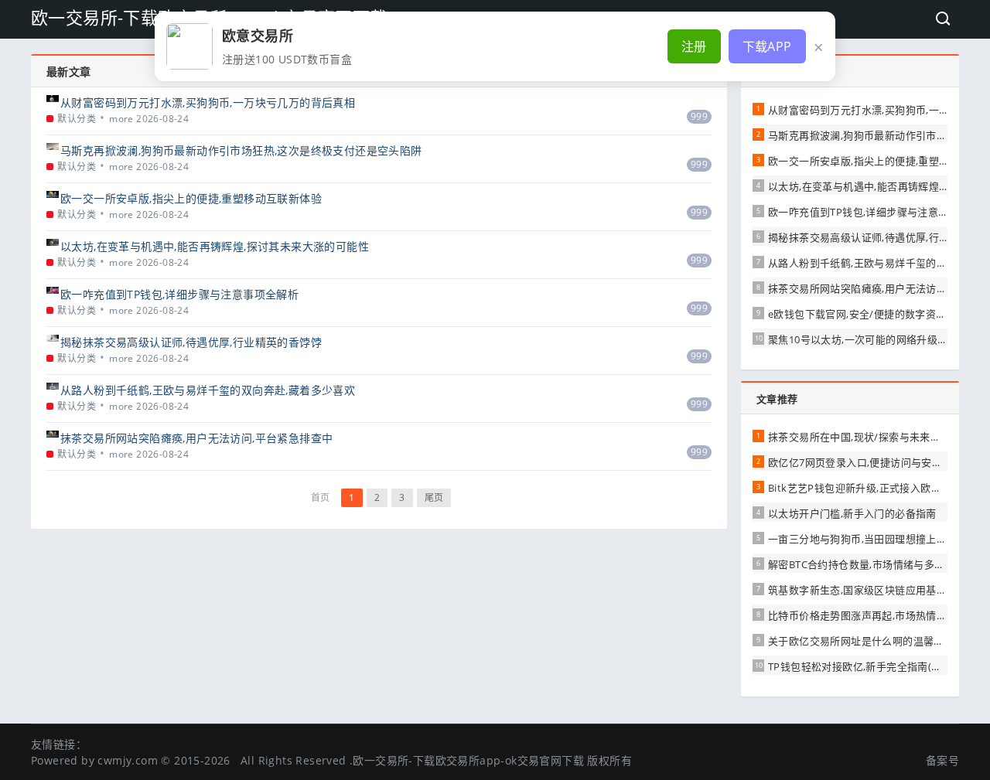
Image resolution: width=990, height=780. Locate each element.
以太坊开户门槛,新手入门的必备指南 (852, 513)
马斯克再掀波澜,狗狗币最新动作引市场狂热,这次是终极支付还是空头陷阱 (241, 150)
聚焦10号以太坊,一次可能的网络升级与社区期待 (878, 339)
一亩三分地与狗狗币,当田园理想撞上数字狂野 (873, 539)
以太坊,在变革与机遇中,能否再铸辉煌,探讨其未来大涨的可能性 (214, 246)
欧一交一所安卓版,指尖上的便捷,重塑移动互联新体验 (191, 198)
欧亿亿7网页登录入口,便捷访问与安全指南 (865, 462)
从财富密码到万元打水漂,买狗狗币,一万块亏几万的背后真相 (207, 102)
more (121, 118)
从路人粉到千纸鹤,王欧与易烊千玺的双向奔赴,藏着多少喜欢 (207, 390)
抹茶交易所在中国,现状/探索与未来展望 (859, 437)
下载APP (767, 46)
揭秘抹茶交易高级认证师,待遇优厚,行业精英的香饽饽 (191, 342)
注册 (694, 46)
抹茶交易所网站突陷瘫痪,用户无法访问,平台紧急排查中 (196, 438)
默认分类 (76, 118)
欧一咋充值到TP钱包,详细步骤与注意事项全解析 (179, 294)
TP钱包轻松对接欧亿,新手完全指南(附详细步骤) (877, 666)
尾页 (434, 497)
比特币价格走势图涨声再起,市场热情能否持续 (873, 615)
